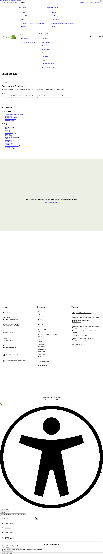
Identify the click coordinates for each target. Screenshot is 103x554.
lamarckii (21, 97)
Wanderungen (41, 324)
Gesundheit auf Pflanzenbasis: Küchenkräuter (81, 321)
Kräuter (7, 136)
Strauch (58, 97)
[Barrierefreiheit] (0, 403)
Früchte (36, 95)
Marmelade (26, 97)
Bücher (23, 12)
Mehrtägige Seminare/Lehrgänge (80, 327)
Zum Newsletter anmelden (51, 202)
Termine (81, 2)
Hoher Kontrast (21, 514)
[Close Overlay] (101, 1)
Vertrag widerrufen (48, 67)
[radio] (3, 511)
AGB (43, 60)
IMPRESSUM (57, 397)
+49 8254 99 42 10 (9, 332)
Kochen (53, 30)
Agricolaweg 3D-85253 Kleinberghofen (10, 318)
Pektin (39, 97)
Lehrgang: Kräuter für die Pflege (82, 313)
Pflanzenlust (41, 312)
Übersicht (45, 38)
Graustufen (13, 514)
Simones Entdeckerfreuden (12, 146)
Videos (23, 19)
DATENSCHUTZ (47, 397)
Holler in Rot (8, 116)
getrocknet (50, 95)
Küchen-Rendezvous (10, 137)
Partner (23, 26)
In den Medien (25, 16)
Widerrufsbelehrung (48, 63)
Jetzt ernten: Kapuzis (10, 120)
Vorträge (53, 12)
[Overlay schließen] (1, 405)
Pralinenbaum (45, 97)
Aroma (17, 95)
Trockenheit (63, 97)
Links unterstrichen (5, 514)
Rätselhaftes (8, 143)
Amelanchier (6, 95)
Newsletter (89, 2)
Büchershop (42, 34)
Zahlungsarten (46, 45)
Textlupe (3, 512)
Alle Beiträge (25, 38)
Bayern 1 (7, 128)
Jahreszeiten (56, 95)
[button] (28, 8)
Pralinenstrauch (52, 97)
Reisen (53, 26)
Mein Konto (46, 42)
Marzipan (32, 97)
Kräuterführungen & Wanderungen (62, 23)
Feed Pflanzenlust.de (12, 355)
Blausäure (26, 95)
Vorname (4, 546)
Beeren (21, 95)
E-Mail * (4, 547)
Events (6, 131)
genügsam (45, 95)
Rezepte (7, 144)
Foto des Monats (9, 133)
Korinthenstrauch (7, 97)
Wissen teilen (51, 7)
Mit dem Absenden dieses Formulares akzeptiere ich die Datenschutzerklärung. (22, 549)
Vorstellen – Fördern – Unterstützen (32, 23)
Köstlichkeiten (15, 97)
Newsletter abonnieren (28, 42)
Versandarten (46, 49)
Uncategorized (8, 148)
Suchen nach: (3, 515)
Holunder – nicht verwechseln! (13, 117)
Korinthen (66, 95)
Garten (40, 95)
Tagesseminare (55, 19)
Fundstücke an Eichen (10, 119)
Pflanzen (6, 93)
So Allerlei (7, 147)
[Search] (95, 37)
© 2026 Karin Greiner (51, 399)
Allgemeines (8, 127)
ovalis (36, 97)
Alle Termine (76, 344)
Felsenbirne (31, 95)
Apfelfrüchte (13, 95)
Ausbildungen (55, 16)
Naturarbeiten (8, 140)
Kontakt (97, 2)
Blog (19, 34)
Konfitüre (61, 95)
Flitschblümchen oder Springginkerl (14, 114)
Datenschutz (46, 53)
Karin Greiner (22, 7)
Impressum (45, 56)
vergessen (68, 97)
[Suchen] (36, 518)
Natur (6, 138)
